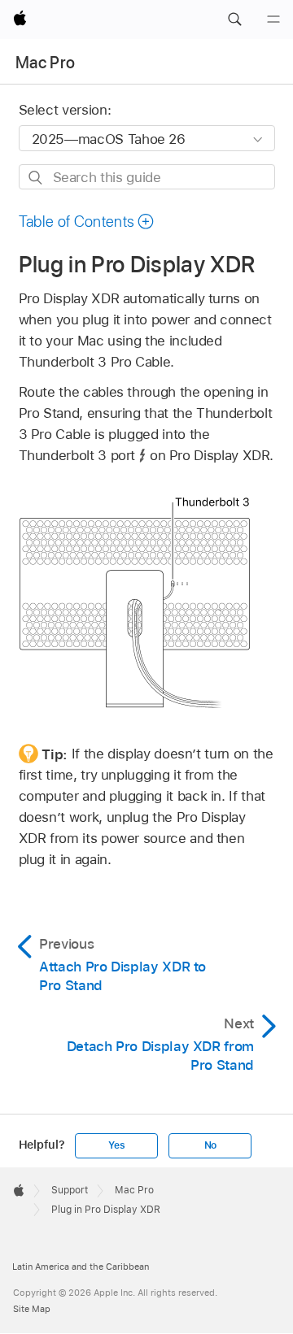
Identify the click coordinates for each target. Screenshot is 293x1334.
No (210, 1145)
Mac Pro (45, 62)
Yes (116, 1145)
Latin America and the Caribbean (80, 1266)
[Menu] (273, 19)
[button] (234, 19)
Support (69, 1190)
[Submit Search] (36, 177)
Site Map (31, 1308)
